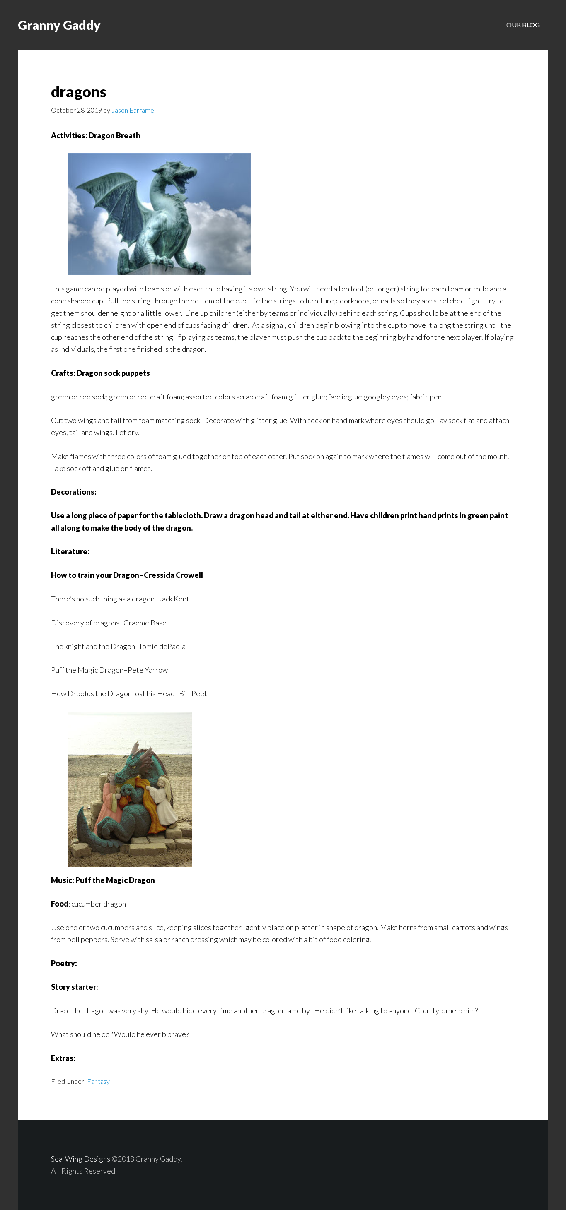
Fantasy (98, 1081)
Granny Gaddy (59, 24)
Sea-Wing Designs (80, 1158)
